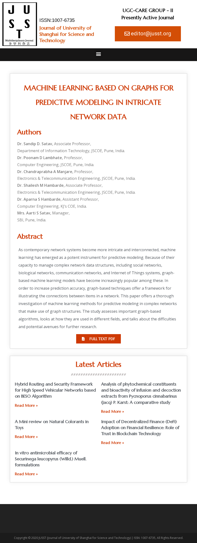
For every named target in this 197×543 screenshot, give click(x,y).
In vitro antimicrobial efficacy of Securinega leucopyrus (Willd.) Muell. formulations (50, 459)
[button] (99, 54)
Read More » (26, 405)
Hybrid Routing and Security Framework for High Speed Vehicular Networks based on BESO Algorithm (55, 390)
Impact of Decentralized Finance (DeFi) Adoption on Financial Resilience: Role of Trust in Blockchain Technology (140, 427)
